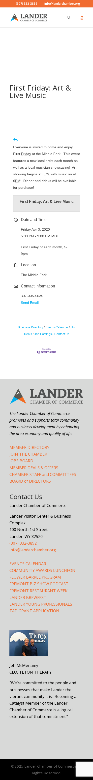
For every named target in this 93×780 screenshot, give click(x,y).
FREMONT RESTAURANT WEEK (38, 590)
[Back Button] (15, 140)
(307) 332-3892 (23, 543)
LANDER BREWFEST (27, 597)
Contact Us (61, 334)
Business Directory (30, 327)
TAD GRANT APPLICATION (34, 611)
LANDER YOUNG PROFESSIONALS (40, 604)
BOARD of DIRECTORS (30, 481)
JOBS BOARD (21, 461)
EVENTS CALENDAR (27, 563)
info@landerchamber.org (32, 550)
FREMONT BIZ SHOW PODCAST (38, 584)
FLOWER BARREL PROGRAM (35, 577)
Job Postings (43, 334)
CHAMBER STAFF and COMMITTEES (42, 474)
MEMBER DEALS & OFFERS (33, 467)
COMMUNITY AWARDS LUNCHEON (42, 570)
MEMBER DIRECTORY (29, 447)
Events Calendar (57, 327)
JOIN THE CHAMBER (28, 454)
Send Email (30, 303)
